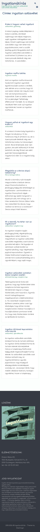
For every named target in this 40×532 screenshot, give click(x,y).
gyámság (17, 26)
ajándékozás (18, 333)
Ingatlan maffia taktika (15, 73)
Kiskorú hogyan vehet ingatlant (19, 24)
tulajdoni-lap (18, 226)
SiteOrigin (20, 528)
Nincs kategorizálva (12, 175)
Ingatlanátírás (14, 3)
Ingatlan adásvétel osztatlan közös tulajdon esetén (18, 274)
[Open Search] (35, 3)
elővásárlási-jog (11, 277)
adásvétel (9, 26)
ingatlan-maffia (11, 75)
